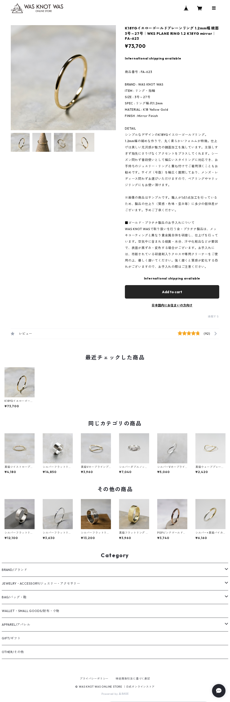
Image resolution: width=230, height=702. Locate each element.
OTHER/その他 (13, 652)
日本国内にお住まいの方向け (172, 305)
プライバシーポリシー (94, 678)
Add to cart (172, 292)
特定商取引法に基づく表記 (133, 678)
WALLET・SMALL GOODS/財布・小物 (31, 611)
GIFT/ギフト (11, 638)
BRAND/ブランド (14, 570)
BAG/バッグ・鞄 (14, 597)
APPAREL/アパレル (16, 625)
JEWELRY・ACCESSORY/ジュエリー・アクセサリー (41, 583)
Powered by (110, 693)
